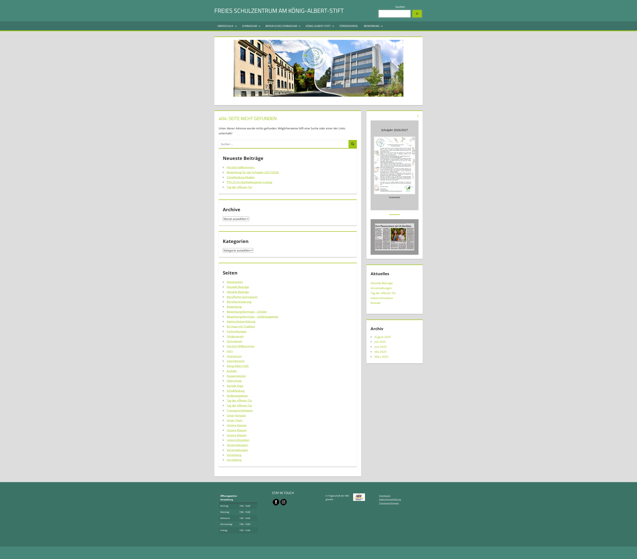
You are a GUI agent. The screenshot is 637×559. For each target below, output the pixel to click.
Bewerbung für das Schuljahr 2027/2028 (253, 172)
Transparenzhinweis (240, 410)
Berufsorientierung (239, 302)
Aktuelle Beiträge (238, 287)
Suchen (400, 7)
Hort (230, 351)
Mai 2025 (381, 352)
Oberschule (225, 26)
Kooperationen (236, 376)
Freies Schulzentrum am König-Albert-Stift (279, 10)
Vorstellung (234, 455)
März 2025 (381, 357)
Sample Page (235, 386)
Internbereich (236, 361)
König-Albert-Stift (318, 26)
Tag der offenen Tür (239, 187)
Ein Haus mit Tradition (241, 326)
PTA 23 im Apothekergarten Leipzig (249, 182)
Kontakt (232, 371)
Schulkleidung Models (241, 177)
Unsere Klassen (237, 425)
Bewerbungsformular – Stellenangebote (252, 317)
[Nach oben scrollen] (631, 553)
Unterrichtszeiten (238, 440)
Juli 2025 (380, 342)
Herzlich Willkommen (240, 346)
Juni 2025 (381, 347)
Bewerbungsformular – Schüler (247, 312)
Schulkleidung (236, 391)
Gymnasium (249, 26)
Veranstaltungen (237, 445)
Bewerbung (371, 26)
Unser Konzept (236, 415)
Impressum (234, 356)
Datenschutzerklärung (241, 321)
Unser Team (235, 420)
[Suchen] (417, 13)
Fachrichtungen (237, 331)
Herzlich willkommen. (241, 167)
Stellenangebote (237, 396)
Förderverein (348, 26)
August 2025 (383, 337)
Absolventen (235, 282)
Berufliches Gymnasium (281, 26)
